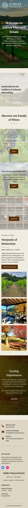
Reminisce (14, 218)
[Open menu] (26, 5)
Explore (14, 151)
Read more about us (9, 267)
